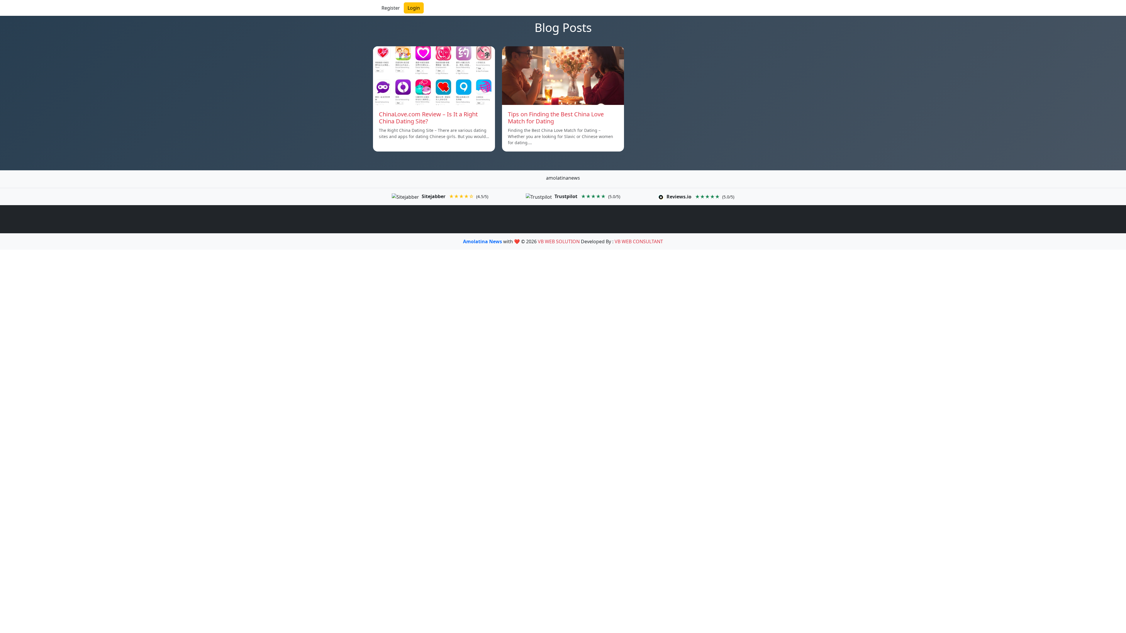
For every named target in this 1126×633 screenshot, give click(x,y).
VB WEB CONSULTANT (639, 241)
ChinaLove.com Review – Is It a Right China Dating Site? (428, 117)
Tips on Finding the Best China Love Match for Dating (556, 117)
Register (390, 8)
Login (414, 8)
